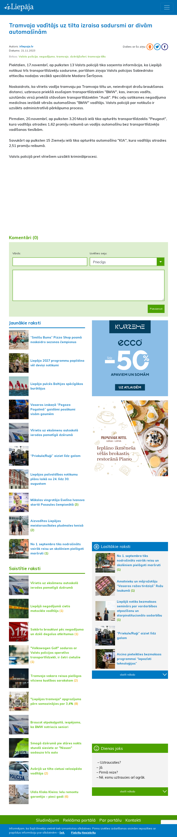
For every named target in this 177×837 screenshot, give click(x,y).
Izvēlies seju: (98, 253)
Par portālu (110, 820)
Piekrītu (76, 832)
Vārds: (16, 253)
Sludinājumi (47, 820)
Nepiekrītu (89, 832)
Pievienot (156, 308)
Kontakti (133, 820)
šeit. (62, 832)
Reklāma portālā (79, 820)
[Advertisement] (88, 195)
